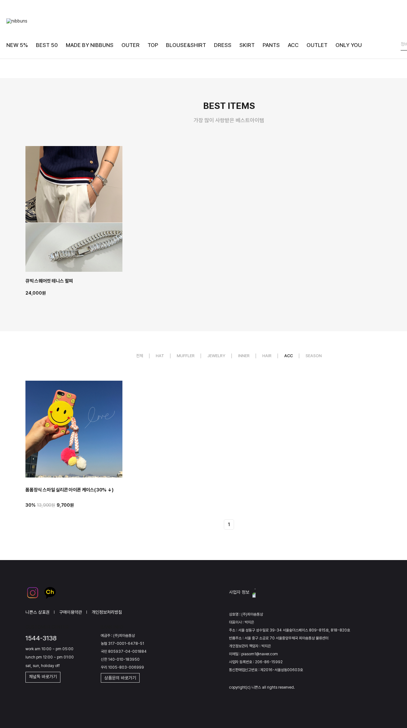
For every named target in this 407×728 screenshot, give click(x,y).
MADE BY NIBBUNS (90, 45)
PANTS (271, 45)
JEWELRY (216, 355)
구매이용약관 (70, 612)
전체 (139, 355)
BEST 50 (47, 45)
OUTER (130, 45)
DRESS (222, 45)
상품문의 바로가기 (120, 677)
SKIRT (247, 45)
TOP (153, 45)
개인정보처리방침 (107, 612)
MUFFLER (186, 355)
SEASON (314, 355)
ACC (293, 45)
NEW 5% (17, 45)
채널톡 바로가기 (43, 676)
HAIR (267, 355)
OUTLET (317, 45)
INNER (244, 355)
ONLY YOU (348, 45)
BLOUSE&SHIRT (186, 45)
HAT (160, 355)
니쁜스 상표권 (37, 612)
